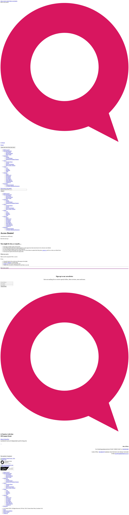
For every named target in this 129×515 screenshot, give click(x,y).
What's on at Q (6, 149)
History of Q (8, 175)
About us (5, 172)
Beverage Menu (9, 153)
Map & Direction (5, 439)
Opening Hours (9, 161)
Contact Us (8, 182)
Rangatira (8, 170)
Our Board (8, 177)
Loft (7, 168)
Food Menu (8, 152)
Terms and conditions (7, 510)
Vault (7, 171)
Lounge (7, 169)
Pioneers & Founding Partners (12, 159)
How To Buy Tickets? (10, 165)
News (7, 174)
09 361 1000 (125, 449)
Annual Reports (9, 181)
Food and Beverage (7, 151)
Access (7, 163)
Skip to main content (5, 1)
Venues (4, 166)
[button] (6, 188)
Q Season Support (10, 184)
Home (4, 509)
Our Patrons (8, 178)
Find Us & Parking (10, 164)
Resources (5, 183)
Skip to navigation (13, 1)
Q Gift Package (9, 158)
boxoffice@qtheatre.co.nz (121, 453)
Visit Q (4, 160)
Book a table (8, 154)
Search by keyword (5, 189)
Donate (2, 145)
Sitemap (9, 262)
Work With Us (9, 180)
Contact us (5, 263)
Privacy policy (6, 512)
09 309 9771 (102, 452)
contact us (44, 250)
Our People (8, 176)
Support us (5, 155)
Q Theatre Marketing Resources (12, 186)
